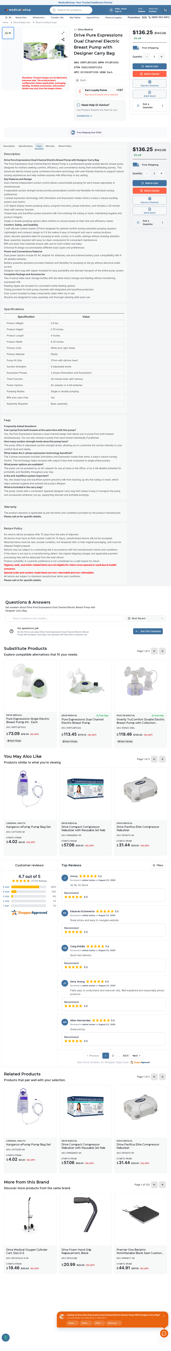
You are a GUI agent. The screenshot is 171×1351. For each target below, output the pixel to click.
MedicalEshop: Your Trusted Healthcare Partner (85, 2)
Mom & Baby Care (22, 22)
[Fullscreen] (63, 33)
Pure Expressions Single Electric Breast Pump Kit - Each (27, 720)
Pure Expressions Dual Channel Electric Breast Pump (82, 721)
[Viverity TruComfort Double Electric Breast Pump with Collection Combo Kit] (141, 681)
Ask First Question (150, 631)
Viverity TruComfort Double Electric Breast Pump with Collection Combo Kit (140, 723)
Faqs (39, 146)
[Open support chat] (164, 1333)
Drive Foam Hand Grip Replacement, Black (76, 1251)
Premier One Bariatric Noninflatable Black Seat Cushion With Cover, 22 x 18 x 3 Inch (139, 1253)
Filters (160, 865)
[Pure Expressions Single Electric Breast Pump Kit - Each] (30, 681)
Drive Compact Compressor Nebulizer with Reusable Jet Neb (83, 828)
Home (5, 22)
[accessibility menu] (5, 1337)
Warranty (50, 146)
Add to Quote (151, 73)
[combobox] (146, 618)
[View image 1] (8, 33)
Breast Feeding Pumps (46, 22)
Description (9, 146)
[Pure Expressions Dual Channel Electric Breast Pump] (85, 681)
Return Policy (65, 146)
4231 (126, 1055)
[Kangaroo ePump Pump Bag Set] (30, 788)
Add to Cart (151, 66)
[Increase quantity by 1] (161, 56)
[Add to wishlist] (63, 46)
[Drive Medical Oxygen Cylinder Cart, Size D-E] (30, 1214)
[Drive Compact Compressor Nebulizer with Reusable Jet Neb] (85, 788)
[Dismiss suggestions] (163, 1316)
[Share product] (63, 39)
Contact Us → (84, 115)
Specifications (26, 146)
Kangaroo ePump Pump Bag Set (28, 826)
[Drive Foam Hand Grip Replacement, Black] (85, 1214)
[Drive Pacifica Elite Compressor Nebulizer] (141, 788)
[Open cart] (165, 10)
